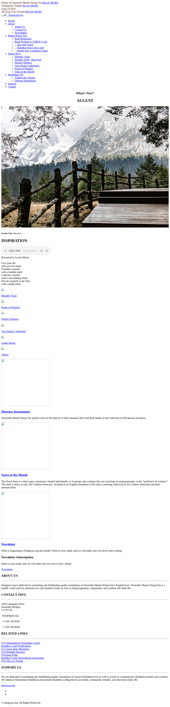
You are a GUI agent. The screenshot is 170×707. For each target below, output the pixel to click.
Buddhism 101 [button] (15, 74)
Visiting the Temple (25, 77)
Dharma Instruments (25, 80)
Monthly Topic (22, 56)
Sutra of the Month (24, 71)
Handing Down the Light (29, 47)
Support (12, 83)
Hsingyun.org (15, 15)
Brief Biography (23, 38)
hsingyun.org (8, 685)
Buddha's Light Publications (16, 646)
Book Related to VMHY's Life (31, 41)
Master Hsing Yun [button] (17, 35)
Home (11, 20)
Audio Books (8, 343)
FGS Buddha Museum (13, 652)
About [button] (11, 23)
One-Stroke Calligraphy (27, 65)
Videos (5, 354)
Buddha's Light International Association (22, 658)
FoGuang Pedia (9, 655)
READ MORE (50, 2)
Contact (12, 86)
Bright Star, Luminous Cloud (31, 50)
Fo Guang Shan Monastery (15, 649)
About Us (20, 26)
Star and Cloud (24, 44)
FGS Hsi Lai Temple (12, 661)
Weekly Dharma (23, 62)
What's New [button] (14, 53)
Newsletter (8, 544)
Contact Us (20, 29)
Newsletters (21, 32)
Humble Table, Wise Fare (28, 59)
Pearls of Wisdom (24, 68)
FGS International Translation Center (20, 643)
